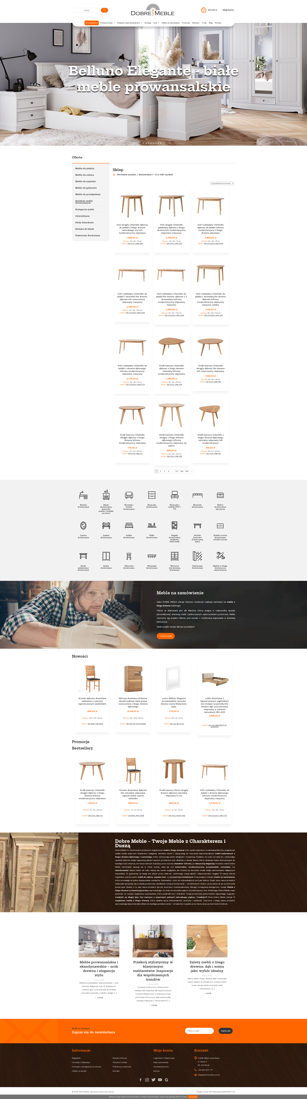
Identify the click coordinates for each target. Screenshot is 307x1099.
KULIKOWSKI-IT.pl (228, 1092)
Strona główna (92, 23)
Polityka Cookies (120, 1062)
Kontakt (218, 23)
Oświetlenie (82, 216)
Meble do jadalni (84, 168)
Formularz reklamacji (81, 1062)
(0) (212, 10)
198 (181, 471)
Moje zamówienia (161, 1062)
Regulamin (76, 1058)
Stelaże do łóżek (84, 229)
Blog (211, 23)
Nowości (195, 23)
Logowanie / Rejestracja (164, 1058)
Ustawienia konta (161, 1066)
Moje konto (227, 10)
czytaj (100, 997)
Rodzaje (148, 23)
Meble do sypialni (85, 181)
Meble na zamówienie (171, 23)
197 (176, 471)
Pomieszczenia (106, 23)
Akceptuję (193, 1097)
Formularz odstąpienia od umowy (86, 1066)
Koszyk (157, 1071)
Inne (155, 23)
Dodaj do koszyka (132, 248)
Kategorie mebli (84, 209)
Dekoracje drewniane (87, 235)
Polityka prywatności (122, 1066)
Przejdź (153, 113)
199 (186, 471)
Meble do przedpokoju (87, 194)
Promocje (186, 23)
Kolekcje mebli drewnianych (128, 23)
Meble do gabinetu (86, 188)
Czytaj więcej (166, 636)
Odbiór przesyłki (79, 1071)
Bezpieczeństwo (120, 1058)
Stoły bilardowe (84, 222)
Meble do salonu (84, 175)
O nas (204, 23)
